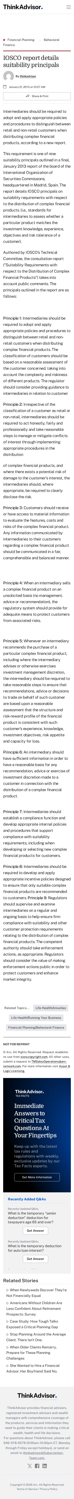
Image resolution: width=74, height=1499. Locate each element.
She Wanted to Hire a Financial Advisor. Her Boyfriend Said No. (33, 1368)
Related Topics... (16, 1008)
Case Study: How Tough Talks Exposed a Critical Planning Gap (32, 1324)
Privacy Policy (48, 1489)
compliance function (40, 818)
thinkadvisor (28, 76)
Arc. (35, 1484)
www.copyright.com (34, 1056)
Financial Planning (21, 40)
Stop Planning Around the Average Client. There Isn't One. (36, 1337)
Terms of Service (27, 1489)
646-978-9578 (15, 1443)
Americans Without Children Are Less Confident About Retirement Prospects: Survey (34, 1308)
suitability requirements (24, 197)
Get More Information (37, 1177)
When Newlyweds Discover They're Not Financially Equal (36, 1293)
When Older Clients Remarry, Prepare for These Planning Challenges (31, 1353)
